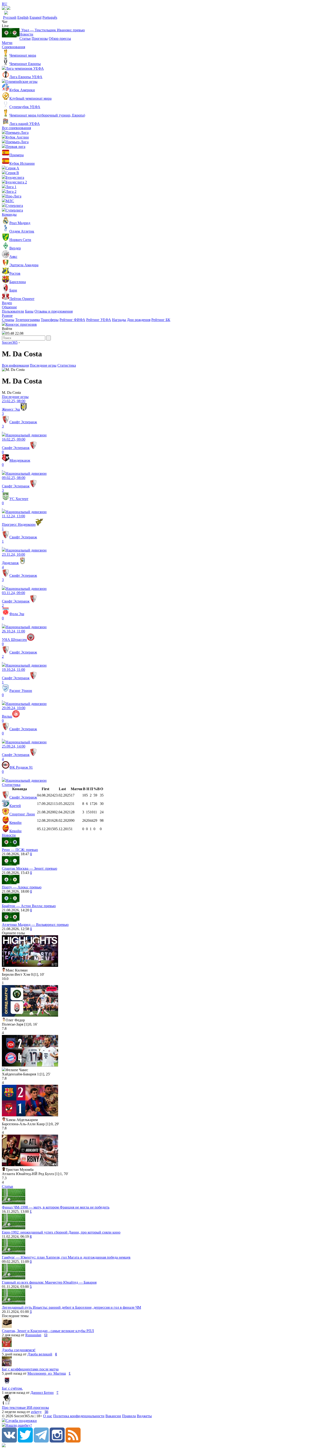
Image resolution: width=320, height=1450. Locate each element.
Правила (129, 1416)
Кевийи (15, 823)
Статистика (66, 365)
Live (5, 26)
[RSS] (73, 1441)
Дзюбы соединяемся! (18, 1350)
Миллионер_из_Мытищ (46, 1373)
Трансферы (50, 320)
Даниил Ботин (42, 1393)
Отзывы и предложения (53, 311)
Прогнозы (40, 38)
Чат (4, 22)
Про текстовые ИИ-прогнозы (25, 1408)
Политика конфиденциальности (78, 1416)
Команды (9, 214)
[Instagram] (57, 1441)
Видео (7, 303)
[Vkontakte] (9, 1441)
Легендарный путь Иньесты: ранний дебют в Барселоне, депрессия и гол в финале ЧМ (71, 1307)
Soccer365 (10, 342)
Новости (26, 34)
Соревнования (13, 47)
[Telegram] (41, 1441)
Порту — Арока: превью (21, 887)
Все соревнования (16, 128)
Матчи (7, 43)
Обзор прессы (60, 38)
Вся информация (15, 365)
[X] (25, 1441)
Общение (9, 307)
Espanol (35, 17)
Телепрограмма (27, 320)
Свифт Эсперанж (23, 797)
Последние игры (43, 365)
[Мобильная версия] (8, 9)
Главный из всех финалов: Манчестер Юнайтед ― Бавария (49, 1282)
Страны (8, 320)
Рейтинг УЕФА (98, 320)
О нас (47, 1416)
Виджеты (144, 1416)
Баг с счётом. (12, 1388)
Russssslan (33, 1335)
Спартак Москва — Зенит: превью (29, 868)
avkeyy (36, 1412)
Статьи (25, 38)
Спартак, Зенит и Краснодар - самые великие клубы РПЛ (48, 1331)
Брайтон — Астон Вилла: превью (29, 906)
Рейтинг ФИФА (72, 320)
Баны (29, 311)
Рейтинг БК (160, 320)
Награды (119, 320)
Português (49, 17)
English (23, 17)
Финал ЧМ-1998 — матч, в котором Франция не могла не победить (55, 1207)
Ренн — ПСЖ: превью (20, 850)
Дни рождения (138, 320)
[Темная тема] (4, 9)
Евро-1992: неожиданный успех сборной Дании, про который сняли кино (61, 1232)
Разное (7, 316)
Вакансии (113, 1416)
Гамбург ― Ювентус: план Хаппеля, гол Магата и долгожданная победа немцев (66, 1257)
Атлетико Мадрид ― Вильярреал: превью (35, 925)
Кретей (15, 806)
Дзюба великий (39, 1354)
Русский (9, 17)
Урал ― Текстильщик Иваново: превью (52, 30)
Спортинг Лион (22, 814)
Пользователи (13, 311)
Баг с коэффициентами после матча (30, 1369)
